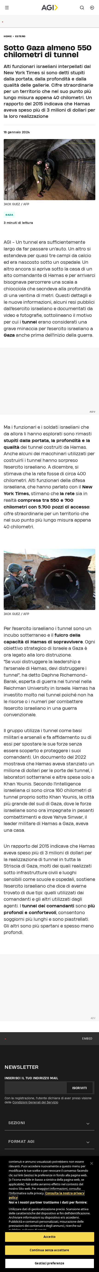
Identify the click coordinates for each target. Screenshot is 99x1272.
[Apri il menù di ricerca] (82, 7)
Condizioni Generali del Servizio (35, 1102)
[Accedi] (92, 7)
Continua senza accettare (49, 1250)
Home (8, 36)
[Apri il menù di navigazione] (7, 7)
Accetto (49, 1237)
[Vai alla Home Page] (50, 7)
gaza (9, 214)
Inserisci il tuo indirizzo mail (31, 1078)
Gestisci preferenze (49, 1263)
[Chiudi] (92, 1163)
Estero (20, 36)
